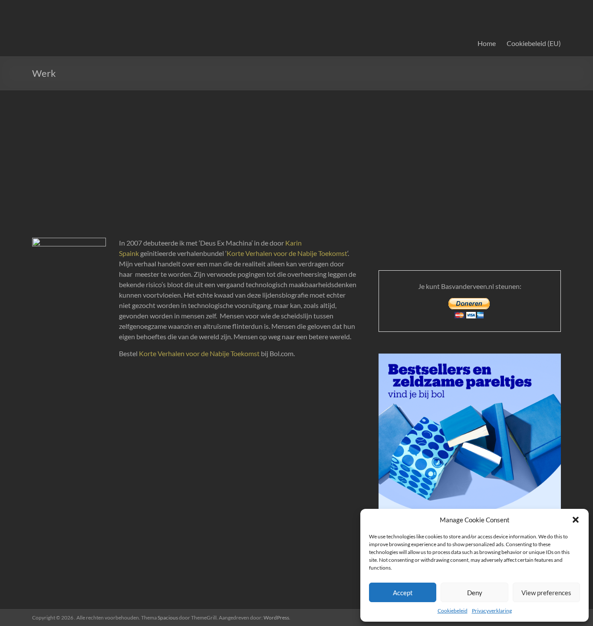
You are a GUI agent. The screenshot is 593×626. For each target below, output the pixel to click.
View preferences (546, 593)
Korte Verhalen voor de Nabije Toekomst (287, 253)
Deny (474, 593)
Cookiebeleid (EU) (534, 43)
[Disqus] (195, 494)
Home (487, 43)
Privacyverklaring (492, 610)
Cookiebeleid (453, 610)
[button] (575, 519)
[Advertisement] (296, 155)
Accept (403, 593)
